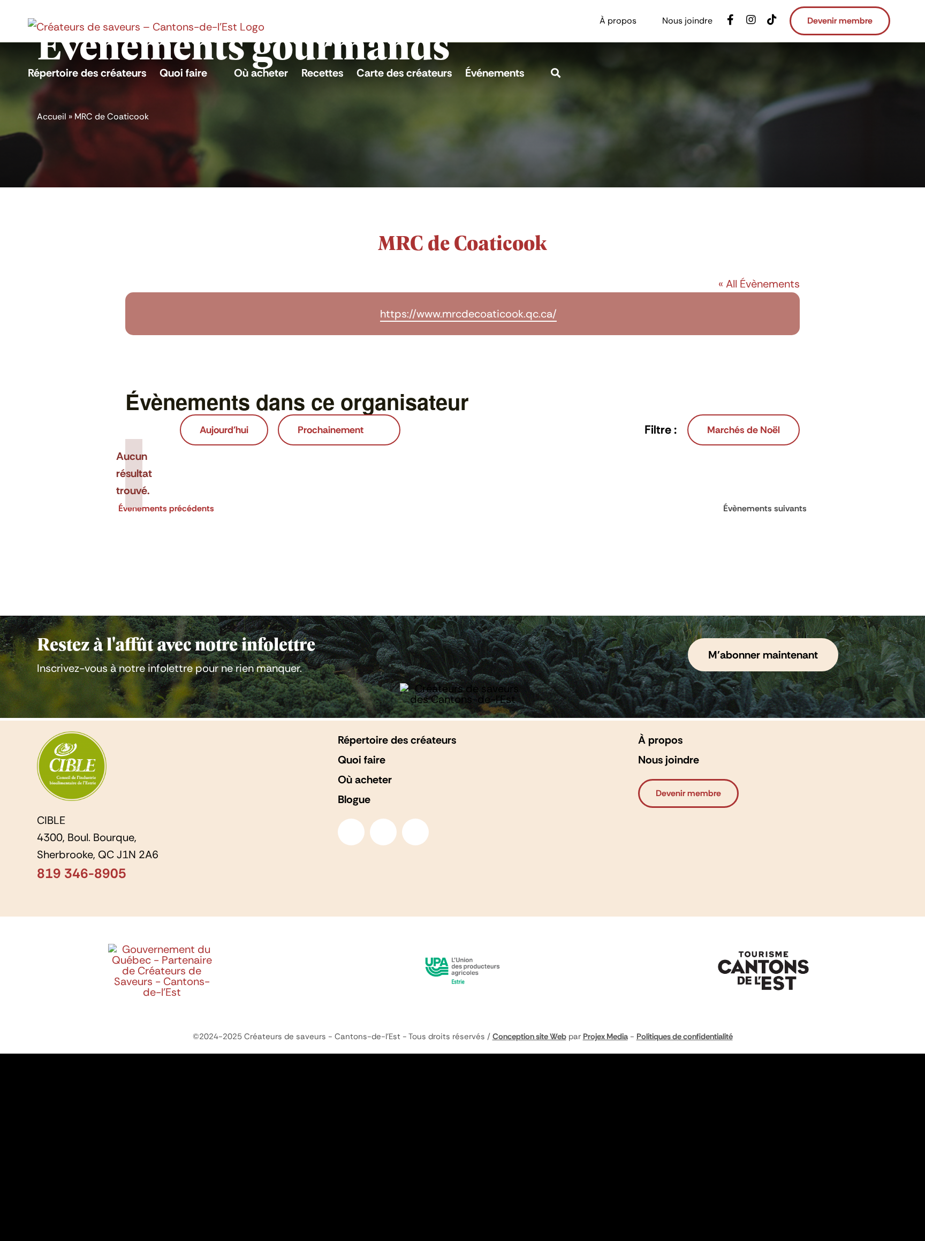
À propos (660, 740)
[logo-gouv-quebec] (161, 949)
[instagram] (383, 832)
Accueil (51, 116)
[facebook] (351, 832)
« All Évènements (759, 284)
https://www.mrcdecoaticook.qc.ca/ (468, 314)
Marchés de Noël (743, 429)
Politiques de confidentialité (684, 1036)
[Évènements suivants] (163, 430)
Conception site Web (529, 1036)
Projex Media (605, 1036)
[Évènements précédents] (144, 430)
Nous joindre (668, 760)
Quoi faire (361, 760)
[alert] (133, 473)
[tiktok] (415, 832)
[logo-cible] (72, 737)
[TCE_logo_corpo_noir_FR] (763, 949)
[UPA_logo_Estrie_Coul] (462, 955)
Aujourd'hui (224, 429)
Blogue (354, 799)
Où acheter (365, 779)
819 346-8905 (81, 873)
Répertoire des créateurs (397, 740)
